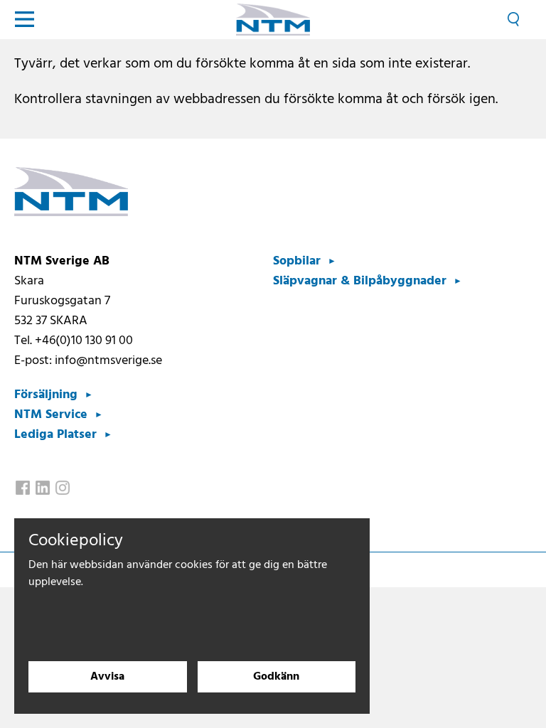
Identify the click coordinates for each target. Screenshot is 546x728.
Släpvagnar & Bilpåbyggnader (359, 281)
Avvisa (107, 677)
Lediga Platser (55, 434)
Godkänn (276, 677)
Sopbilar (297, 261)
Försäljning (45, 395)
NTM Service (50, 415)
